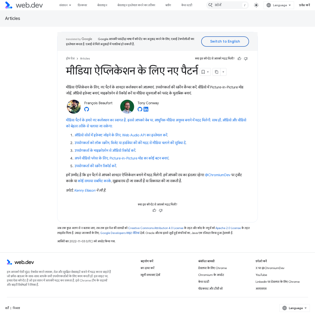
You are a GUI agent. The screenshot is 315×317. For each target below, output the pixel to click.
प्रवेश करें (304, 5)
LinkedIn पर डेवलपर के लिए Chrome (278, 282)
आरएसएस (261, 288)
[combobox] (227, 5)
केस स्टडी (186, 5)
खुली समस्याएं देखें (150, 275)
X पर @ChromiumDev (270, 268)
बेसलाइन (102, 5)
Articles (12, 18)
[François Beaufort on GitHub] (86, 110)
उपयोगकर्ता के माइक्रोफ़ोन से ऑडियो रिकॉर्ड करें (105, 151)
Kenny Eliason (84, 190)
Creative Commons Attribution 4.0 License (155, 228)
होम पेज (70, 58)
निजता (16, 308)
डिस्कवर (82, 5)
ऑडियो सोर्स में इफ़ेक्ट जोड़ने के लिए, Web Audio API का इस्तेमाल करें (121, 135)
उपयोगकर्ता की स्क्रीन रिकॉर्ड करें (95, 166)
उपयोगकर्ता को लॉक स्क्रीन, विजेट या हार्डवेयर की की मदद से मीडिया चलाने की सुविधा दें (130, 143)
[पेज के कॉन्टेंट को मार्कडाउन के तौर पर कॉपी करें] (216, 72)
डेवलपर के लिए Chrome (212, 268)
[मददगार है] (239, 58)
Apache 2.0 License (228, 228)
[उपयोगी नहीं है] (246, 58)
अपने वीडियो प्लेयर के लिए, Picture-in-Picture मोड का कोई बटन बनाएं (121, 158)
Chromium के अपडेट (211, 275)
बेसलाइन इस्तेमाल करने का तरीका (136, 5)
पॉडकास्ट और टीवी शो (210, 288)
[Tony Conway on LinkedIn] (146, 110)
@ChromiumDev (217, 175)
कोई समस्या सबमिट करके (94, 181)
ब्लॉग (168, 5)
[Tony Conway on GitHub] (140, 110)
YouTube (261, 275)
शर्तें (7, 308)
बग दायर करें (147, 268)
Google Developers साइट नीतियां (120, 233)
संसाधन (63, 5)
